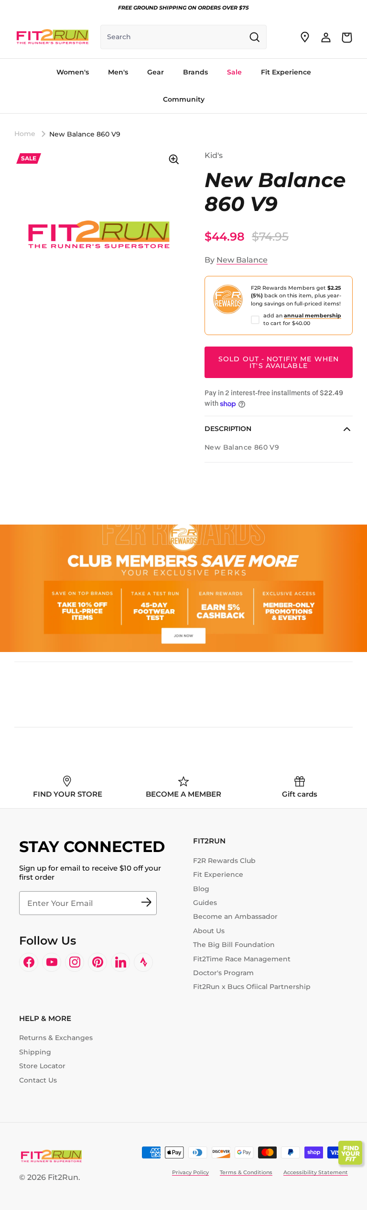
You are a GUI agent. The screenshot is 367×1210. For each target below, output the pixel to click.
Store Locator (42, 1066)
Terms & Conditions (246, 1172)
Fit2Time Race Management (242, 959)
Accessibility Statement (315, 1172)
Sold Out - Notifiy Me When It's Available (278, 362)
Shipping (35, 1052)
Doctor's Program (223, 972)
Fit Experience (218, 874)
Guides (205, 902)
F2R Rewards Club (224, 860)
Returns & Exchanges (56, 1037)
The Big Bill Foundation (234, 944)
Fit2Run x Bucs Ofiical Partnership (252, 986)
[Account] (326, 37)
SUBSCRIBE (146, 903)
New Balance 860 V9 (84, 134)
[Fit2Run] (52, 37)
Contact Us (38, 1080)
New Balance (242, 259)
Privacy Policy (190, 1172)
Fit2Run (63, 1177)
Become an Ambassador (235, 916)
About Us (209, 930)
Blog (201, 888)
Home (24, 133)
